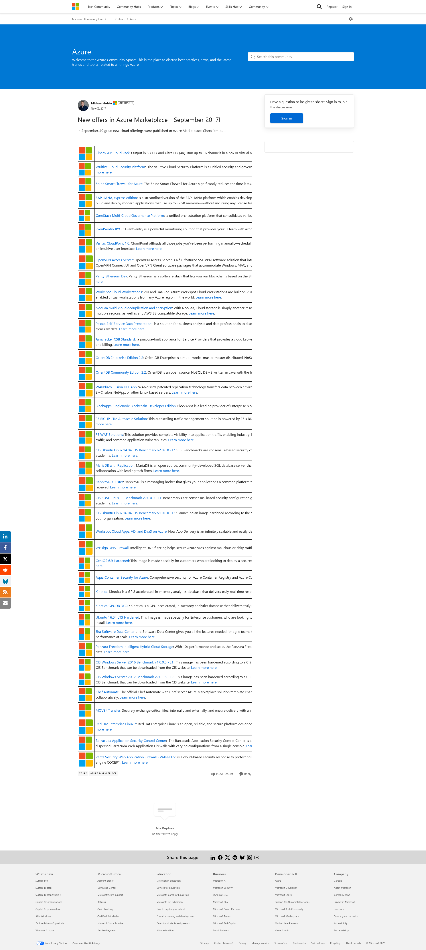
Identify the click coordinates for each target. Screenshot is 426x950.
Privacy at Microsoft (344, 902)
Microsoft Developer (286, 887)
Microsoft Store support (110, 894)
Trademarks (299, 943)
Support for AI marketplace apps (292, 902)
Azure (121, 19)
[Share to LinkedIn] (213, 857)
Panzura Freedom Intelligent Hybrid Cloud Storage (134, 646)
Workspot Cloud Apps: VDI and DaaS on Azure (131, 531)
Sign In (347, 6)
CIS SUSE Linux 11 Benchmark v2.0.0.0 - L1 (129, 497)
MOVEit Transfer (108, 710)
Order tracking (105, 909)
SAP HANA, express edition (116, 197)
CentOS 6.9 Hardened (112, 560)
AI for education (165, 930)
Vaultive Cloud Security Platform (120, 166)
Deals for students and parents (173, 923)
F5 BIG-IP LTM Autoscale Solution (121, 418)
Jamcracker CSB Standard (115, 339)
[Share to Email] (256, 857)
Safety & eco (318, 943)
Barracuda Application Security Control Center (131, 740)
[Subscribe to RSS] (249, 857)
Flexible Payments (107, 930)
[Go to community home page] (75, 6)
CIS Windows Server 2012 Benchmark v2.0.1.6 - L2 (135, 676)
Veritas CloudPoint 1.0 (112, 243)
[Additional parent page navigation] (111, 19)
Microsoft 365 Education (169, 902)
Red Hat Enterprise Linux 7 (116, 723)
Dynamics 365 (220, 894)
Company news (342, 894)
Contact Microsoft (223, 943)
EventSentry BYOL (109, 229)
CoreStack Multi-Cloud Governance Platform (130, 215)
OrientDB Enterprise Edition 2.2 (119, 357)
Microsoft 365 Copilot (224, 923)
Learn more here (149, 248)
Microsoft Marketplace (287, 916)
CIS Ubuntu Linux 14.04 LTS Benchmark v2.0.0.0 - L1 (136, 450)
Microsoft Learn (283, 894)
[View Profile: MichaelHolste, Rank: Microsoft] (83, 105)
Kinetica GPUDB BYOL (112, 605)
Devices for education (168, 887)
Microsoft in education (168, 880)
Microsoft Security (223, 887)
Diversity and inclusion (346, 916)
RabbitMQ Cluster (109, 481)
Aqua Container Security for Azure (122, 577)
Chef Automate (107, 691)
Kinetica (102, 591)
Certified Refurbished (108, 916)
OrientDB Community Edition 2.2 (121, 372)
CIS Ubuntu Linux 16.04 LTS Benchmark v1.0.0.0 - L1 (136, 512)
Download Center (106, 887)
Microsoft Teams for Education (172, 894)
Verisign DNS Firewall (112, 547)
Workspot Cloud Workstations (119, 291)
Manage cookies (260, 943)
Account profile (105, 880)
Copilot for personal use (48, 909)
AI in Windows (43, 916)
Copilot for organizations (49, 902)
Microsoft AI (219, 880)
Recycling (335, 943)
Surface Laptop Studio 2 (48, 894)
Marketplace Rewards (286, 923)
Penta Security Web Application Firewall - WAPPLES (135, 757)
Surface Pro (42, 880)
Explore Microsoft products (50, 923)
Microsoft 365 (220, 902)
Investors (339, 909)
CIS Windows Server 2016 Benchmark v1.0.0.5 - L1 (135, 662)
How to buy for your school (170, 909)
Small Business (221, 930)
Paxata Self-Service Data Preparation (124, 323)
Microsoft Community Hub (87, 19)
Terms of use (281, 943)
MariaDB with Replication (115, 465)
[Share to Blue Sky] (242, 857)
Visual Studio (282, 930)
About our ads (353, 943)
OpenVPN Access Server (114, 259)
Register (332, 6)
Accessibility (340, 923)
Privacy (242, 943)
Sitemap (204, 943)
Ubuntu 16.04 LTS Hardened (117, 617)
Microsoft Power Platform (226, 909)
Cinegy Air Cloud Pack (113, 152)
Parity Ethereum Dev (111, 276)
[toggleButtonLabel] (351, 19)
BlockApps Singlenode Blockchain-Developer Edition (136, 405)
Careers (338, 880)
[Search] (319, 6)
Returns (101, 902)
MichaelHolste (101, 103)
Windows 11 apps (45, 930)
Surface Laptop (43, 887)
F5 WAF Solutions (109, 434)
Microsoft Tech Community (289, 909)
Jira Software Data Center (115, 631)
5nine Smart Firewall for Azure (119, 183)
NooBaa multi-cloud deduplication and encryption (134, 307)
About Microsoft (342, 887)
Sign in (286, 118)
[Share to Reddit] (235, 857)
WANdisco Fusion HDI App (116, 386)
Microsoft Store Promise (110, 923)
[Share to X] (227, 857)
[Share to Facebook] (220, 857)
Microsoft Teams (222, 916)
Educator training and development (175, 916)
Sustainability (341, 930)
